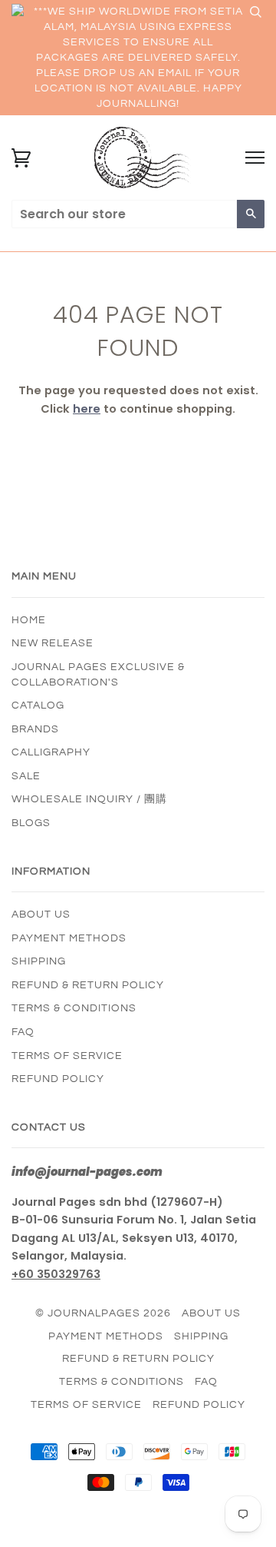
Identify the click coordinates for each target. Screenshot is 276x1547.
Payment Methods (69, 938)
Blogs (31, 823)
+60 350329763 (56, 1274)
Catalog (38, 705)
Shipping (39, 961)
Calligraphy (51, 752)
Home (29, 620)
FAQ (23, 1032)
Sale (26, 776)
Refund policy (58, 1079)
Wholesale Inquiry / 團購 (89, 799)
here (86, 409)
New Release (53, 643)
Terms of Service (67, 1056)
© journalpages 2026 (103, 1313)
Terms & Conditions (74, 1008)
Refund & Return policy (88, 985)
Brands (35, 729)
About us (41, 914)
